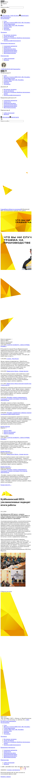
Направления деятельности (8, 43)
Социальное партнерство (10, 46)
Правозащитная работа (10, 49)
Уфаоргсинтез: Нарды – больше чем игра (17, 371)
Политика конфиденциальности (12, 40)
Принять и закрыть (6, 776)
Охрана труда (7, 47)
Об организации (5, 18)
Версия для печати (7, 591)
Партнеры (6, 28)
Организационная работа (10, 50)
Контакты (6, 60)
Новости (7, 209)
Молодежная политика (10, 53)
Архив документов (9, 36)
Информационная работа (10, 51)
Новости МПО (8, 430)
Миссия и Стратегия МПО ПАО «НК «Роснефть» (17, 22)
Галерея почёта (8, 26)
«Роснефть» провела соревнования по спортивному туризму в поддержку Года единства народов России (14, 399)
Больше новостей (5, 426)
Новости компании (9, 433)
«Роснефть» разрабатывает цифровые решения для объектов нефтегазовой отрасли (16, 413)
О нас (5, 21)
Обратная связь (5, 55)
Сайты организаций (9, 58)
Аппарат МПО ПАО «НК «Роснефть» (14, 25)
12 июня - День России (12, 358)
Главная (3, 209)
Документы (4, 32)
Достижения (7, 29)
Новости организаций (15, 209)
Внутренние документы (10, 35)
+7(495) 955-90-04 (14, 15)
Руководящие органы (9, 24)
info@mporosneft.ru (6, 17)
